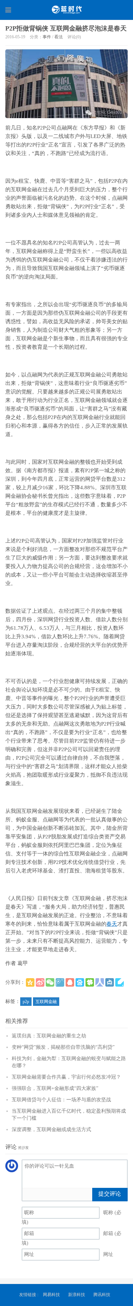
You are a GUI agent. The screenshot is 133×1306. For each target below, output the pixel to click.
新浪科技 (76, 1294)
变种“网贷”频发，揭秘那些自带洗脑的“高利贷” (63, 1047)
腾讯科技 (101, 1294)
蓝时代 (67, 9)
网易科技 (51, 1294)
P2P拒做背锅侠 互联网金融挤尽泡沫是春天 (66, 28)
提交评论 (109, 1194)
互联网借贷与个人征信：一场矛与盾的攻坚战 (61, 1099)
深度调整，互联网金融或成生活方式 (51, 1129)
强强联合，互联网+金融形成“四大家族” (55, 1088)
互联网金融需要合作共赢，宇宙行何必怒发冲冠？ (66, 1077)
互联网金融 (46, 1001)
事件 (47, 36)
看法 (58, 36)
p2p (26, 1001)
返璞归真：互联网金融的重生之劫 (49, 1035)
